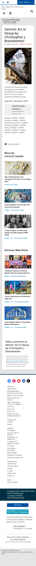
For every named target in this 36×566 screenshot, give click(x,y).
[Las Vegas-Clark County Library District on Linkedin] (23, 381)
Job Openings (11, 463)
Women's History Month (18, 276)
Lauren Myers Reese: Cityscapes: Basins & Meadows (18, 323)
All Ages (7, 210)
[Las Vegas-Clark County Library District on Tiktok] (28, 381)
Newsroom (10, 409)
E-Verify (9, 471)
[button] (3, 2)
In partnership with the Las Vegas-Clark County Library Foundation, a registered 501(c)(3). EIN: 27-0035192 (19, 519)
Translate (29, 528)
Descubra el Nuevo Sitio (15, 457)
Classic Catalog (12, 482)
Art (12, 238)
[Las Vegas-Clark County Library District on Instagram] (14, 381)
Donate (9, 424)
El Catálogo (11, 430)
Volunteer (10, 422)
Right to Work (11, 473)
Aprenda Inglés (12, 452)
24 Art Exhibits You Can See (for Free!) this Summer (17, 206)
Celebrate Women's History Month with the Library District (17, 272)
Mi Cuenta (10, 446)
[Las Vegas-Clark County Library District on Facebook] (9, 381)
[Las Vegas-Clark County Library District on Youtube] (18, 381)
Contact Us (11, 411)
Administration (12, 389)
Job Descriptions (12, 466)
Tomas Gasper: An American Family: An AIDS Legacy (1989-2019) (16, 232)
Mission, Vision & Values (15, 395)
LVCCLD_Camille (10, 22)
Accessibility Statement (17, 539)
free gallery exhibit (20, 327)
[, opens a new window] (18, 513)
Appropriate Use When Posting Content (16, 361)
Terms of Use (11, 537)
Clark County (18, 107)
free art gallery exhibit (21, 302)
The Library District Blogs (11, 19)
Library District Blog (11, 184)
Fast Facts (10, 406)
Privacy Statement (23, 537)
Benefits (10, 468)
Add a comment (13, 144)
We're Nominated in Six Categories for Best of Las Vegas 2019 (18, 179)
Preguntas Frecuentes (14, 455)
